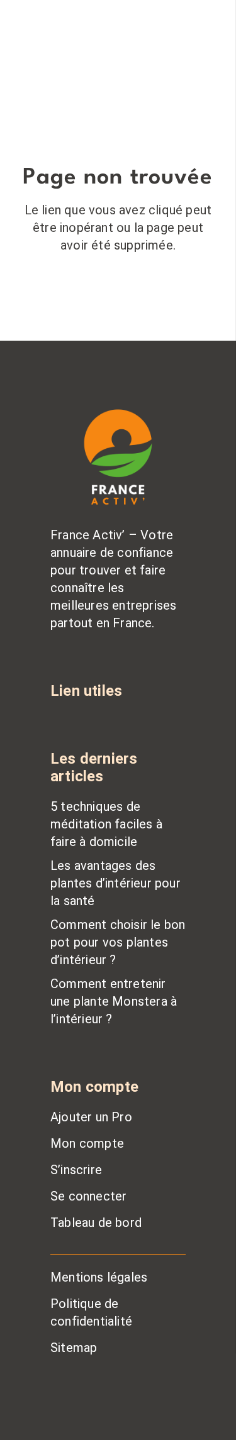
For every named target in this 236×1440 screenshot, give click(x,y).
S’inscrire (76, 1169)
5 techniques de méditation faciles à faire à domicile (106, 824)
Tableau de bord (96, 1222)
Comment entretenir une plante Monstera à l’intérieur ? (113, 1001)
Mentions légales (98, 1277)
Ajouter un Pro (91, 1116)
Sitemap (73, 1347)
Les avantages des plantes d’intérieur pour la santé (115, 883)
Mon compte (87, 1143)
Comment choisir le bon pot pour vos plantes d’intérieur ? (117, 942)
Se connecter (88, 1196)
